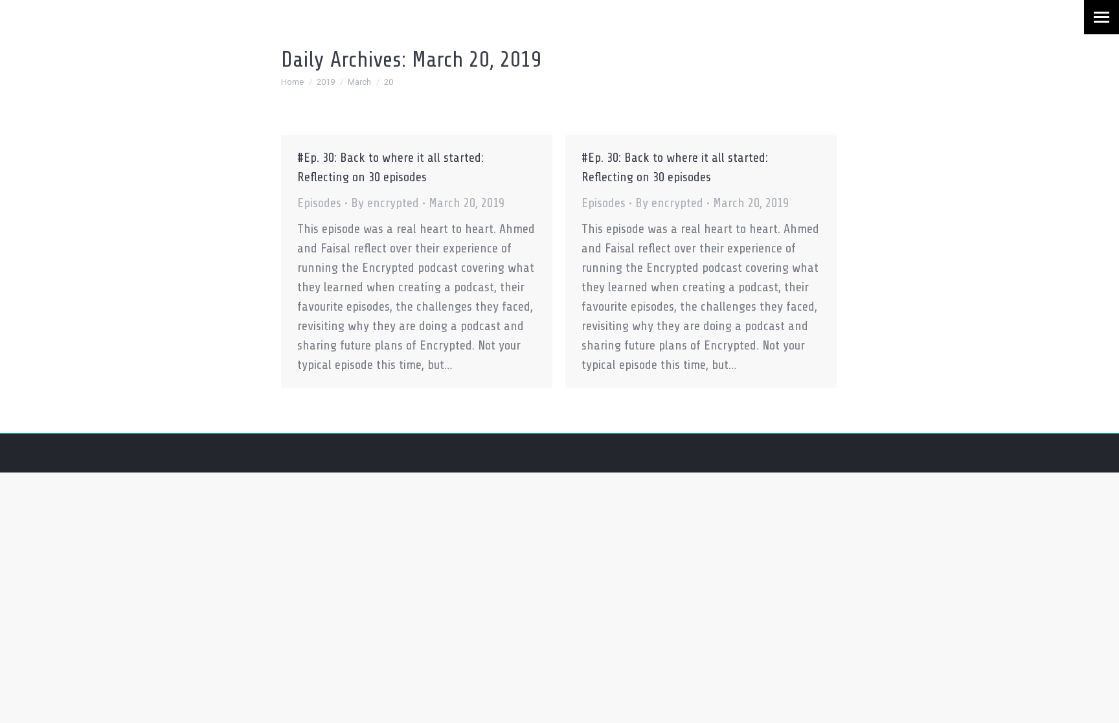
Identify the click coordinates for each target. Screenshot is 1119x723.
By (385, 202)
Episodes (319, 202)
